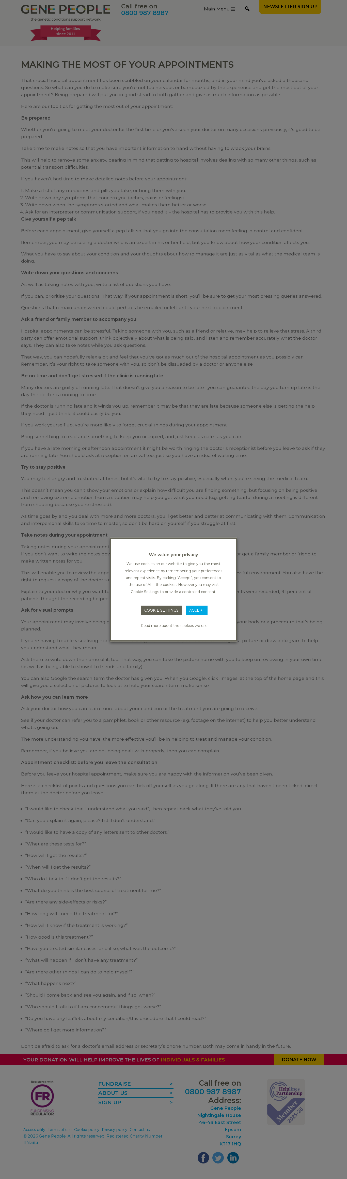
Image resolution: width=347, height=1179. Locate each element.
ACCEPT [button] (196, 610)
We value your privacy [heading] (173, 554)
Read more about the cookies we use (174, 625)
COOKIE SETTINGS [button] (161, 610)
